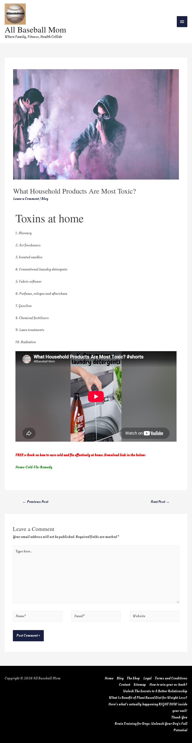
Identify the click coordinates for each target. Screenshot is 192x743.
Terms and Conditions (171, 678)
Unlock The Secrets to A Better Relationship (155, 691)
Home (109, 678)
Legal (147, 678)
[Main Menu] (182, 21)
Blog (44, 198)
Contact (124, 684)
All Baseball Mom (35, 29)
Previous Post (35, 501)
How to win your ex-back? (168, 684)
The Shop (133, 678)
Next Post (160, 501)
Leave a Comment (26, 198)
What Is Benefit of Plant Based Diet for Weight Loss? (148, 697)
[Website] (154, 617)
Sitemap (140, 684)
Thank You (179, 717)
